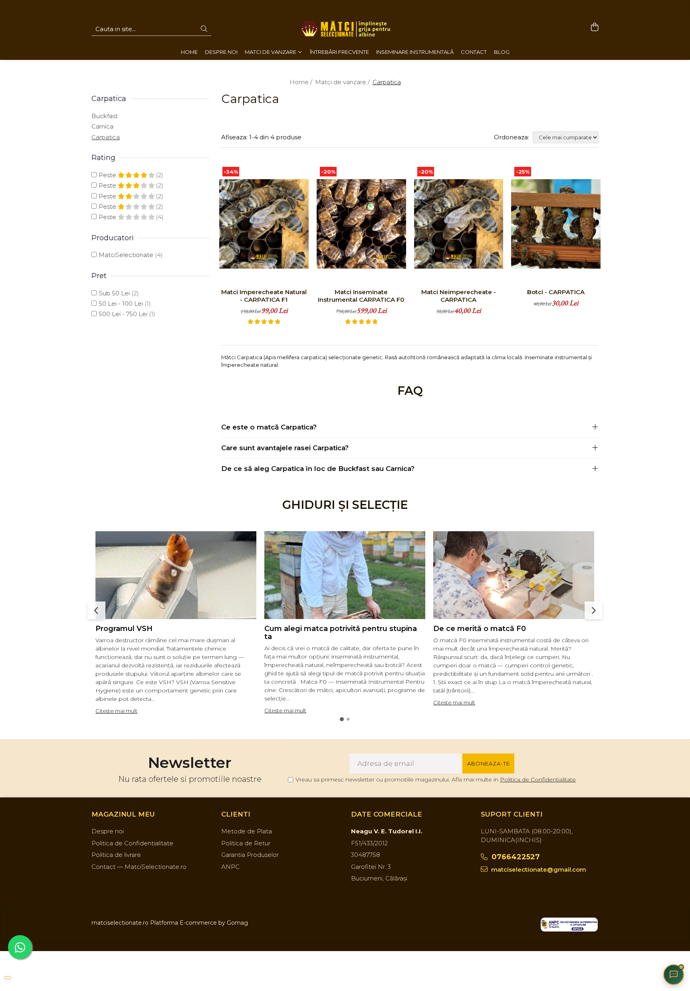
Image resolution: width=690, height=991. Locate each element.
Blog (502, 52)
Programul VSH (124, 628)
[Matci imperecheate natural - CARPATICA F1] (264, 224)
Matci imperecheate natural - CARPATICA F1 (264, 295)
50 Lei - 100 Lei (121, 303)
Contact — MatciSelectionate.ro (138, 866)
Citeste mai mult (116, 711)
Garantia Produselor (250, 854)
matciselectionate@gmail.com (538, 869)
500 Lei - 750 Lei (123, 314)
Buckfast (104, 116)
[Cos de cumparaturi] (594, 27)
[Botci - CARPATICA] (556, 224)
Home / (301, 82)
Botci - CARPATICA (556, 292)
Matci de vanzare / (343, 82)
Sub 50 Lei (114, 293)
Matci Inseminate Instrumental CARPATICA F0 (361, 295)
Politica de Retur (245, 843)
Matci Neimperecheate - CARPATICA (458, 295)
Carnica (102, 126)
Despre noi (107, 831)
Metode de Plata (246, 831)
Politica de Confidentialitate (538, 779)
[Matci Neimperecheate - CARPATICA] (459, 224)
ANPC (230, 866)
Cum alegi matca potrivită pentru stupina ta (340, 632)
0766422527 (515, 857)
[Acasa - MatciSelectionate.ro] (345, 29)
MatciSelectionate (126, 255)
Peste (108, 175)
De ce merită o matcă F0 (479, 628)
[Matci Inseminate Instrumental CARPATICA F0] (361, 224)
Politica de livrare (116, 854)
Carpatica (105, 137)
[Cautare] (204, 29)
